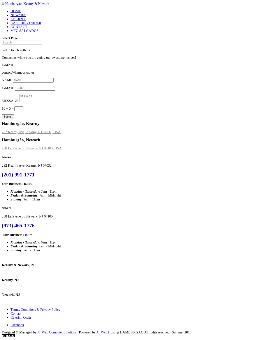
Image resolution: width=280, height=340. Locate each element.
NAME (7, 80)
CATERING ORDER (25, 23)
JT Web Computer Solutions (57, 332)
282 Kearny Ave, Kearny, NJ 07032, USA (31, 132)
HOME (15, 11)
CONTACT (18, 27)
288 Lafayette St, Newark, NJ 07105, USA (32, 148)
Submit (8, 116)
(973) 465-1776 (18, 225)
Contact (15, 313)
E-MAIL (8, 88)
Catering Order (20, 317)
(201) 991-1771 (18, 175)
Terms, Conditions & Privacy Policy (35, 309)
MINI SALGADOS (24, 31)
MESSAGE (10, 101)
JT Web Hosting (108, 332)
